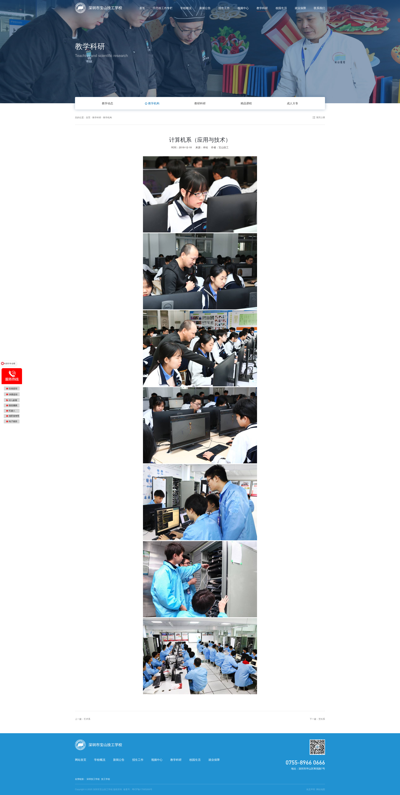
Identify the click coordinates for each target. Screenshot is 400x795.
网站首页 (80, 759)
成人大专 (292, 103)
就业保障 (300, 8)
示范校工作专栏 (162, 8)
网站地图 (320, 789)
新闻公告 (205, 8)
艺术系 (87, 718)
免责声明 (310, 789)
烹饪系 (321, 718)
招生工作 (224, 8)
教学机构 (153, 103)
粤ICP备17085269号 (142, 789)
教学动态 (107, 103)
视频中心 (243, 8)
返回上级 (320, 117)
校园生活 (281, 8)
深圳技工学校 (93, 778)
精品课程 (246, 103)
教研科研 (200, 103)
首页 (142, 8)
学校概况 (186, 8)
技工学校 (105, 778)
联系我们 (319, 8)
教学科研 (262, 8)
